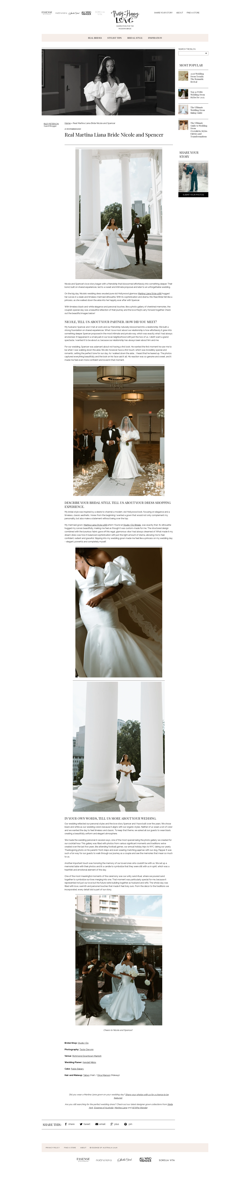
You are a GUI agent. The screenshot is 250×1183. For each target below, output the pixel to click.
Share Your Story (163, 13)
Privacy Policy (53, 1148)
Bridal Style (134, 37)
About (179, 13)
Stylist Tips (114, 37)
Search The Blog (187, 49)
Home (68, 123)
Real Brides (95, 37)
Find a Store (193, 13)
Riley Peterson (51, 124)
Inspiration (155, 37)
